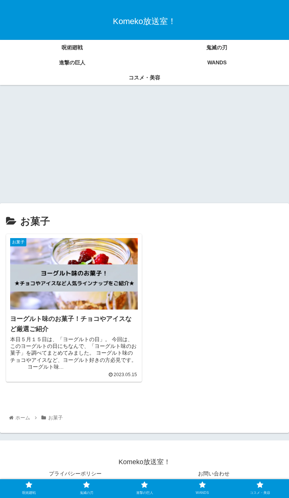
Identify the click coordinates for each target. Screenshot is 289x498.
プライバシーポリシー (75, 474)
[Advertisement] (144, 146)
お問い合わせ (214, 474)
